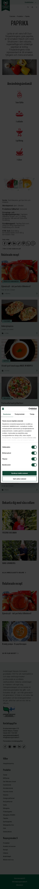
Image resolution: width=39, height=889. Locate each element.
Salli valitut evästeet (19, 479)
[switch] (34, 453)
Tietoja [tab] (32, 414)
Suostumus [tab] (7, 414)
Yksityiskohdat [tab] (19, 414)
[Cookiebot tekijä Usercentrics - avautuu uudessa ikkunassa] (28, 409)
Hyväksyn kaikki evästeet (19, 473)
